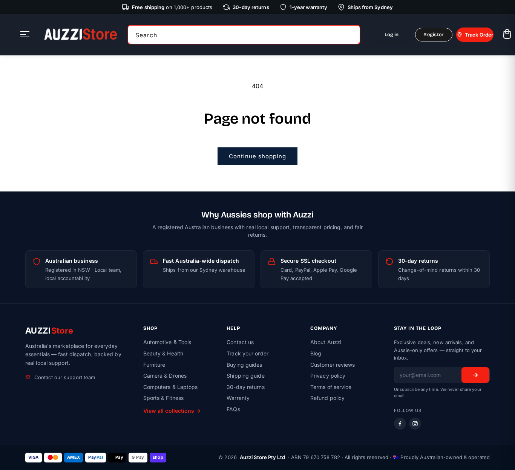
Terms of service (331, 387)
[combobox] (243, 34)
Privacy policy (327, 375)
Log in (392, 35)
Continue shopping (257, 156)
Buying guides (244, 364)
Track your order (247, 353)
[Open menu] (25, 35)
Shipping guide (245, 375)
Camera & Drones (165, 375)
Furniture (154, 364)
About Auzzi (325, 342)
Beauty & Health (163, 353)
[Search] (351, 34)
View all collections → (172, 410)
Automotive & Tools (167, 342)
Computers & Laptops (170, 387)
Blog (315, 353)
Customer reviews (332, 364)
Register (433, 35)
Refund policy (327, 398)
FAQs (233, 409)
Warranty (238, 398)
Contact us (240, 342)
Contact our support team (64, 377)
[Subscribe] (475, 375)
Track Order (479, 35)
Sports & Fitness (163, 398)
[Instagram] (415, 424)
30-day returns (245, 387)
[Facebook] (400, 424)
